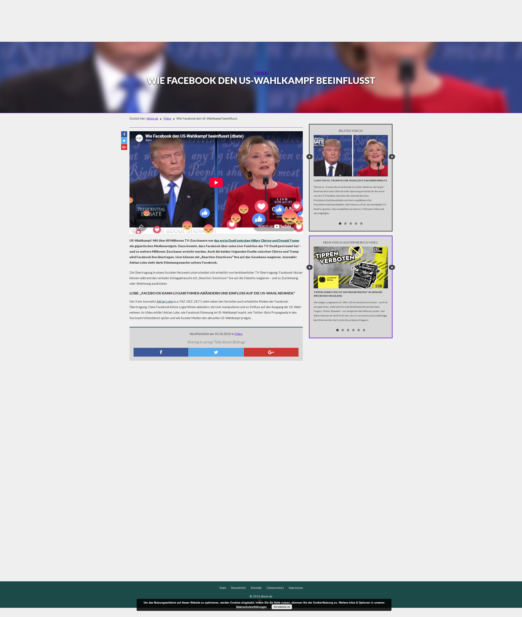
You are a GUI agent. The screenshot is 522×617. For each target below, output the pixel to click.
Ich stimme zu (282, 607)
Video (167, 118)
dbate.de (152, 118)
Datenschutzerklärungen (251, 607)
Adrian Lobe (165, 301)
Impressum (296, 587)
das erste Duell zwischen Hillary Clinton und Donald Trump (256, 240)
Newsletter (238, 587)
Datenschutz (275, 587)
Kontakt (256, 587)
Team (222, 587)
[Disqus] (216, 418)
